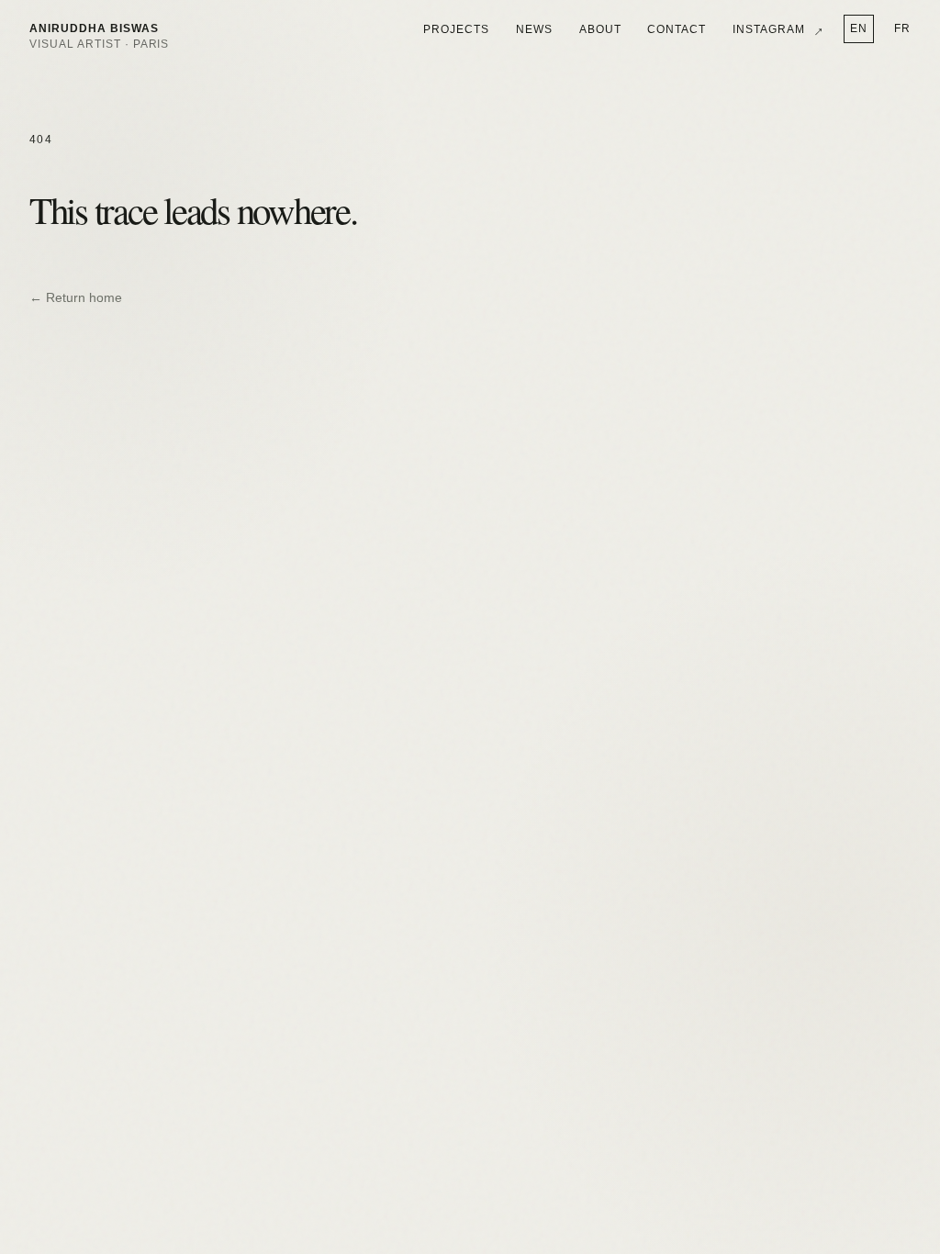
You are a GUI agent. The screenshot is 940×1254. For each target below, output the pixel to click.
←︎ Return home (75, 298)
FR (902, 28)
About (600, 29)
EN (858, 28)
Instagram (778, 29)
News (534, 29)
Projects (456, 29)
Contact (676, 29)
